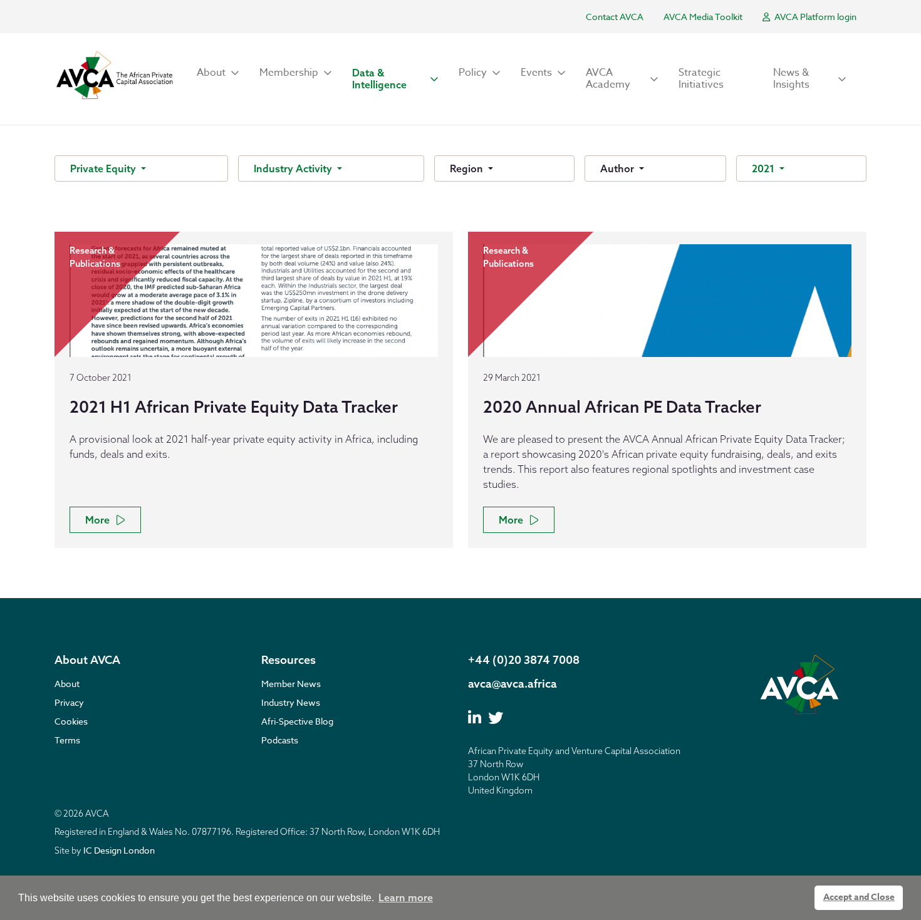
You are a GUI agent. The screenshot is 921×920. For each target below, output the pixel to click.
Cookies (71, 721)
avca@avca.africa (512, 683)
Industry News (290, 702)
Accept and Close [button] (859, 897)
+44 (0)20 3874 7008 (524, 660)
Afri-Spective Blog (297, 721)
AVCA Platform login (814, 17)
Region (468, 168)
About (67, 684)
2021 (764, 168)
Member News (291, 684)
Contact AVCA (614, 17)
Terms (67, 740)
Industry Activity (294, 168)
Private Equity (104, 168)
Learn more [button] (405, 897)
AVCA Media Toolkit (702, 17)
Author (618, 168)
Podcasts (279, 740)
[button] (218, 72)
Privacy (69, 702)
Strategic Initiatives (701, 78)
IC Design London (119, 850)
